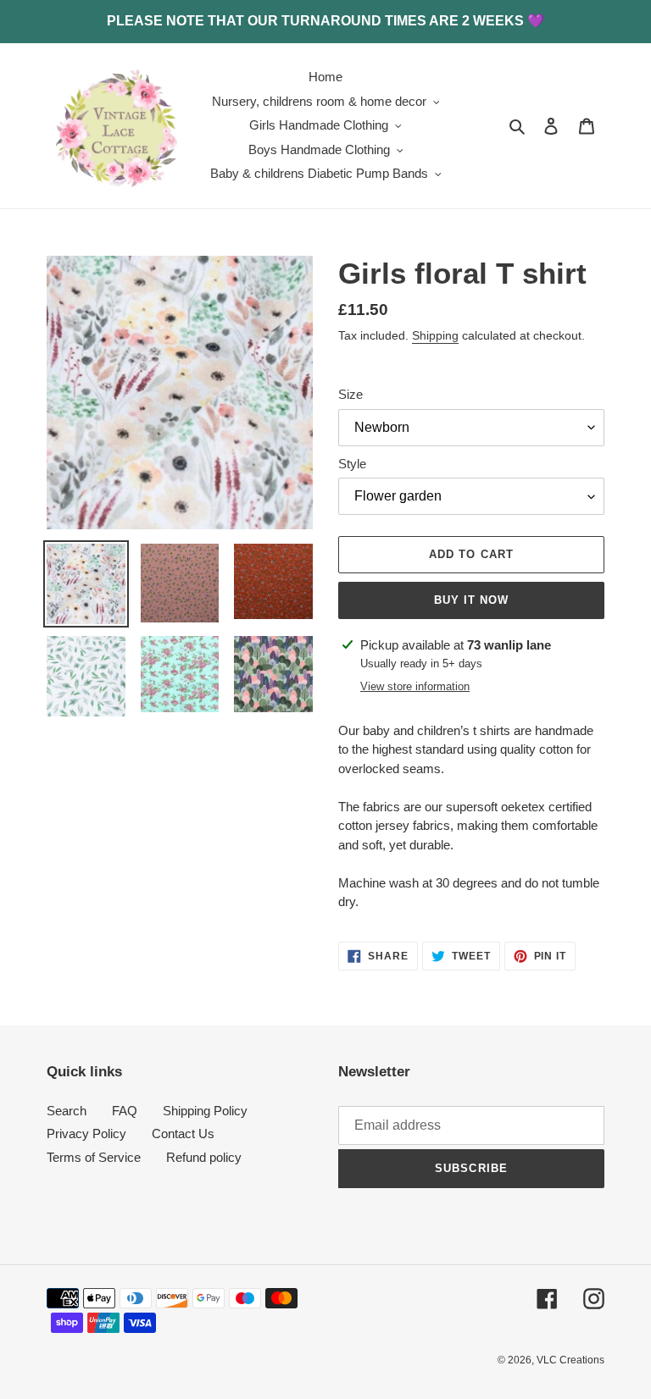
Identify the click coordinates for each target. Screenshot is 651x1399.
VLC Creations (570, 1360)
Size (350, 394)
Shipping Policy (205, 1110)
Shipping (435, 335)
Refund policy (204, 1157)
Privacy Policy (86, 1133)
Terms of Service (94, 1157)
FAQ (124, 1110)
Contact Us (183, 1133)
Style (352, 463)
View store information (415, 686)
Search (66, 1110)
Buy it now (471, 600)
